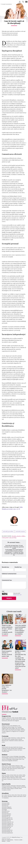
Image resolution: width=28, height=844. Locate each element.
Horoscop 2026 (5, 803)
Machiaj (23, 738)
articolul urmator (20, 531)
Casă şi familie (6, 784)
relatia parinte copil (6, 537)
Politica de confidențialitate (7, 839)
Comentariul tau (7, 580)
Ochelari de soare (17, 750)
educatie (19, 536)
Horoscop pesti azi (6, 827)
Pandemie (6, 798)
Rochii (5, 738)
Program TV (8, 731)
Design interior (17, 787)
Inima (11, 756)
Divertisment (6, 724)
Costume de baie (6, 748)
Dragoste (4, 718)
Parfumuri (13, 738)
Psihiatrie (15, 760)
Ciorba (11, 775)
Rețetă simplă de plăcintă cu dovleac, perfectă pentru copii (7, 653)
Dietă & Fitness (6, 764)
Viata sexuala (15, 718)
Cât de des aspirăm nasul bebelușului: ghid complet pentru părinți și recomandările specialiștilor (20, 630)
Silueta (19, 768)
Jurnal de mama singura (8, 788)
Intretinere (4, 767)
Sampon (13, 739)
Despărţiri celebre (12, 796)
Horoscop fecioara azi (7, 819)
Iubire (3, 719)
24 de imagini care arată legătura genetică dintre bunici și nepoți (14, 550)
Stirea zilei (14, 795)
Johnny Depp (11, 727)
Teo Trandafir (18, 727)
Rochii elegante (18, 748)
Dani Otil (17, 728)
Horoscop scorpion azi (7, 823)
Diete (3, 765)
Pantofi (12, 748)
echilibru (23, 536)
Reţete (4, 773)
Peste (15, 775)
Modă (3, 745)
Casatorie (7, 719)
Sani (3, 739)
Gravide (16, 788)
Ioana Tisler (15, 525)
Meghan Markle (6, 725)
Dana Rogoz (12, 728)
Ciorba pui (9, 779)
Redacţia (3, 841)
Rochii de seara (9, 747)
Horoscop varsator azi (7, 826)
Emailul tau (18, 567)
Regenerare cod (17, 594)
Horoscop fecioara (6, 814)
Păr (3, 738)
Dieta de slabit (5, 768)
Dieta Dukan (12, 765)
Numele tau (5, 567)
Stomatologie (5, 757)
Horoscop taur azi (6, 820)
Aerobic (9, 767)
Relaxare (17, 765)
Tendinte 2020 (5, 751)
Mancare (4, 775)
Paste (8, 775)
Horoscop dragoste (6, 807)
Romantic (9, 718)
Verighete (10, 750)
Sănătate (4, 755)
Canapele (4, 787)
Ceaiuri (8, 756)
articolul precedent (8, 531)
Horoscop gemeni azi (7, 818)
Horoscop (4, 801)
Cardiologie (9, 759)
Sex (11, 719)
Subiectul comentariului (9, 573)
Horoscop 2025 (5, 804)
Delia (6, 730)
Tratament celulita (13, 740)
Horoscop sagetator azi (7, 824)
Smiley (22, 728)
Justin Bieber (17, 730)
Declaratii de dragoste (13, 720)
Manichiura (7, 739)
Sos (17, 775)
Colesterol (11, 757)
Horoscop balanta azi (7, 830)
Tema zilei (19, 795)
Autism (9, 790)
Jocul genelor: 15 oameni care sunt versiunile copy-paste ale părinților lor (14, 553)
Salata (20, 775)
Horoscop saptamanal (7, 833)
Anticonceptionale (18, 757)
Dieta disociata (13, 768)
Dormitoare (10, 787)
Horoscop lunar (6, 811)
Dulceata (7, 776)
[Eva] (4, 1)
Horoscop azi (5, 805)
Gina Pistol (11, 730)
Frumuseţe (5, 736)
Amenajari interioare (16, 785)
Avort (20, 759)
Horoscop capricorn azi (7, 822)
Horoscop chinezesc (7, 808)
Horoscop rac (5, 812)
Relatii (20, 718)
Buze (16, 739)
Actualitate (5, 793)
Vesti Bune (19, 796)
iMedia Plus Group (16, 837)
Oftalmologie (15, 759)
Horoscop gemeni (6, 815)
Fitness (6, 765)
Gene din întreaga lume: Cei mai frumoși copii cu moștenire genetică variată (14, 547)
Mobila (23, 785)
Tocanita (12, 776)
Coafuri (18, 738)
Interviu (9, 795)
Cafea (23, 775)
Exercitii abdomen (16, 767)
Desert (8, 777)
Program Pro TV (16, 731)
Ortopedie (9, 760)
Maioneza (13, 777)
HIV (6, 760)
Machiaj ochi (5, 740)
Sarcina (4, 756)
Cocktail (16, 776)
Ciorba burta (16, 779)
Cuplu (24, 718)
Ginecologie (22, 756)
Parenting (23, 787)
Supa (3, 776)
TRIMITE (9, 598)
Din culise (4, 795)
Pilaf (17, 777)
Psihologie (15, 756)
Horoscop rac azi (6, 816)
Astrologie (4, 809)
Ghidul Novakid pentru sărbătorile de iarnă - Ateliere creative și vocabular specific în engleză (7, 630)
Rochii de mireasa (18, 747)
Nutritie (23, 767)
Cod (3, 591)
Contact (8, 841)
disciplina (14, 536)
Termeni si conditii (18, 839)
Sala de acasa (11, 770)
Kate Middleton (14, 725)
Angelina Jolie (5, 728)
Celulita (20, 739)
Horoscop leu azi (6, 828)
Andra (3, 730)
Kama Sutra (15, 719)
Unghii (9, 738)
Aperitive (4, 777)
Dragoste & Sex (6, 716)
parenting (14, 537)
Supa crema (22, 776)
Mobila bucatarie (6, 785)
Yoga (21, 765)
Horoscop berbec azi (7, 831)
